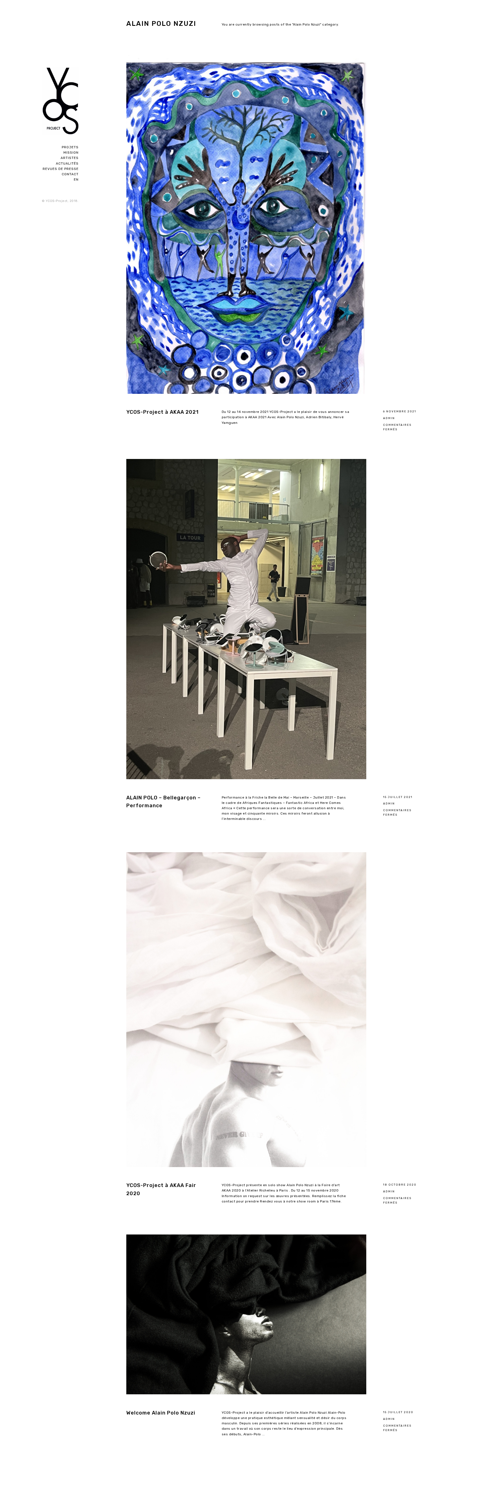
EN (76, 179)
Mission (71, 152)
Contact (70, 174)
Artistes (70, 158)
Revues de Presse (61, 169)
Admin (389, 418)
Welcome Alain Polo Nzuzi (160, 1413)
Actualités (67, 163)
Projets (70, 147)
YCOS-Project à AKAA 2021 (162, 412)
